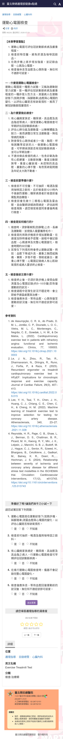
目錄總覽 (17, 14)
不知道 (34, 529)
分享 (7, 28)
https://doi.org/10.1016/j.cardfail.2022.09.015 (34, 394)
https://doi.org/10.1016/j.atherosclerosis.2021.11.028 (34, 428)
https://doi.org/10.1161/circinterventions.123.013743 (34, 484)
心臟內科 (28, 14)
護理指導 (6, 14)
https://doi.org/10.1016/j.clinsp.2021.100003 (33, 353)
